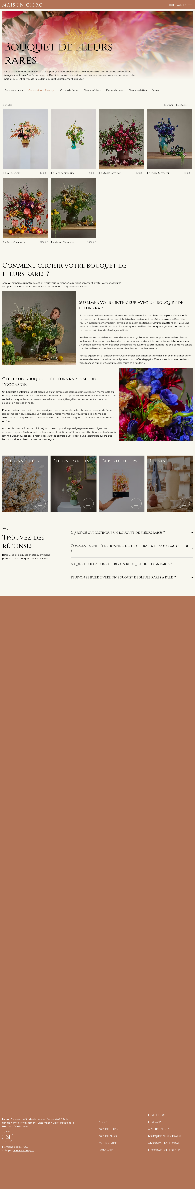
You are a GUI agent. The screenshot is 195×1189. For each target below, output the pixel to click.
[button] (171, 5)
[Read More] (40, 503)
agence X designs (23, 1150)
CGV (25, 1147)
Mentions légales (12, 1147)
